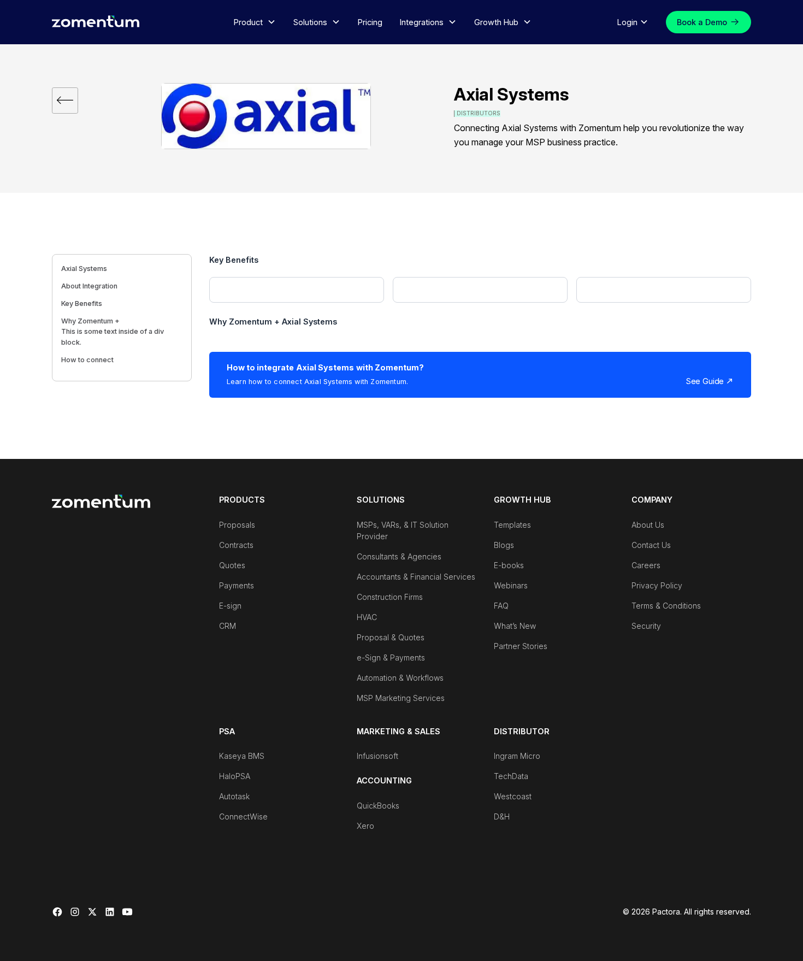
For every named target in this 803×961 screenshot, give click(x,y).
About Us (647, 524)
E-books (509, 565)
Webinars (511, 585)
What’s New (515, 625)
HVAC (367, 617)
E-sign (230, 605)
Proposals (237, 524)
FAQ (501, 605)
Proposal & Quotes (390, 637)
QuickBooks (378, 805)
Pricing (370, 22)
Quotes (232, 565)
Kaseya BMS (241, 755)
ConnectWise (243, 816)
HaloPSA (234, 776)
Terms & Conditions (666, 605)
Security (646, 625)
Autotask (234, 796)
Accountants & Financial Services (416, 576)
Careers (645, 565)
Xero (365, 825)
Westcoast (513, 796)
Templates (512, 524)
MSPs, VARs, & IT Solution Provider (402, 530)
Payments (236, 585)
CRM (227, 625)
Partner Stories (520, 646)
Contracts (236, 545)
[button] (255, 22)
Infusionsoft (377, 755)
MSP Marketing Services (401, 698)
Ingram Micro (517, 755)
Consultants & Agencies (399, 556)
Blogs (504, 545)
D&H (502, 816)
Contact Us (651, 545)
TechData (511, 776)
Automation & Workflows (400, 677)
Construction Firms (390, 597)
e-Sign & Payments (391, 657)
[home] (95, 21)
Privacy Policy (656, 585)
